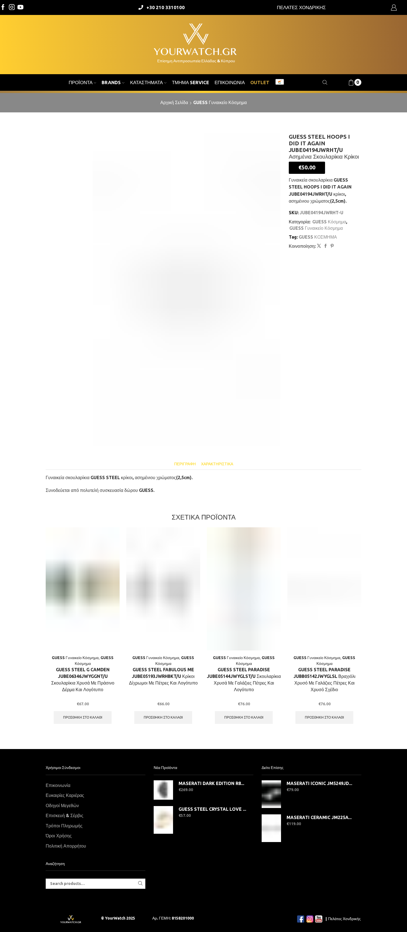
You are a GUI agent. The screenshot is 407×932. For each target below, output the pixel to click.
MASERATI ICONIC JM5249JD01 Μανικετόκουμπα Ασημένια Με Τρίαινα (320, 783)
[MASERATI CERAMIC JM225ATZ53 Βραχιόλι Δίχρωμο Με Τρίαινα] (271, 828)
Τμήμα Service (190, 82)
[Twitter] (20, 7)
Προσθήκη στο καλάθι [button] (82, 717)
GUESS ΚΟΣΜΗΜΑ (318, 236)
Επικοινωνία (230, 82)
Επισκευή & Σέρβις (64, 815)
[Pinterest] (331, 246)
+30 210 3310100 (165, 7)
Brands (111, 82)
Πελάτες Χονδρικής (344, 918)
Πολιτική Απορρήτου (66, 845)
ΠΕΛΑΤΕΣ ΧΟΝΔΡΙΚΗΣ (301, 7)
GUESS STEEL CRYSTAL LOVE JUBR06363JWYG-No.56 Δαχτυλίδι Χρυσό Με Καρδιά (212, 809)
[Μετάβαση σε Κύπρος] (279, 82)
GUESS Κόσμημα (329, 221)
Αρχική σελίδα (174, 102)
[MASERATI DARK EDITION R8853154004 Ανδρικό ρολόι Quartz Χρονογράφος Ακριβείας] (163, 790)
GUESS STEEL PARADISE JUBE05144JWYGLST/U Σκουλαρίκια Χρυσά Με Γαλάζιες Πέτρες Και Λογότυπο (244, 679)
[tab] (185, 464)
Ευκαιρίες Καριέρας (65, 795)
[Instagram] (12, 7)
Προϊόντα (80, 82)
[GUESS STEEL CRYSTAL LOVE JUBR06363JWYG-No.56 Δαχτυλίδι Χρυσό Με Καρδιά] (163, 820)
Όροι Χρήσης (59, 835)
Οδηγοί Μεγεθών (62, 805)
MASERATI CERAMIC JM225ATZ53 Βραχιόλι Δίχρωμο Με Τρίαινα (320, 817)
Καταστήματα (146, 82)
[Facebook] (3, 7)
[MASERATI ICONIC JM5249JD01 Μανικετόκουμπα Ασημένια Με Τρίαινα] (271, 794)
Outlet (259, 82)
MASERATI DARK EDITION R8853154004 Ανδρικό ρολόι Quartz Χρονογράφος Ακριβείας (212, 783)
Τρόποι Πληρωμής (64, 825)
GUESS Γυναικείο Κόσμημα (220, 102)
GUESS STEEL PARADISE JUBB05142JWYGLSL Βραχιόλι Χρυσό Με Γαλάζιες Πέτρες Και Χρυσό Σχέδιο (324, 679)
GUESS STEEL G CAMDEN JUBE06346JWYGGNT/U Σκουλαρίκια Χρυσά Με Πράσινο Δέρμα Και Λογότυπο (82, 679)
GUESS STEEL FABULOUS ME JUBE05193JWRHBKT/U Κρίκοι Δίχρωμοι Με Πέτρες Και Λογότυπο (163, 676)
